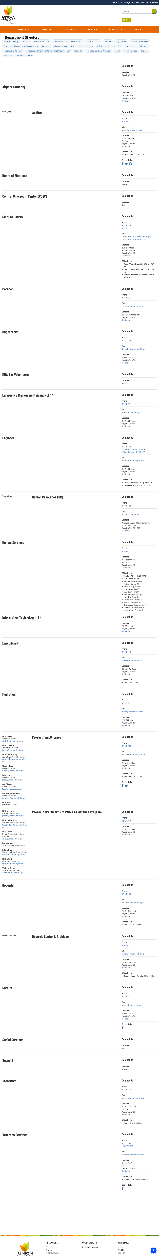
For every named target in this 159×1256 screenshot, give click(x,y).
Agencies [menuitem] (47, 29)
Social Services (130, 51)
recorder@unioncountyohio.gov (133, 902)
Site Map (121, 1250)
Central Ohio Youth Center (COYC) (68, 41)
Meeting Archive (52, 1253)
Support (144, 51)
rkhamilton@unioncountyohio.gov (13, 798)
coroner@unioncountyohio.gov (132, 306)
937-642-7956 (126, 1143)
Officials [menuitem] (23, 29)
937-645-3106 (126, 506)
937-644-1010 (126, 551)
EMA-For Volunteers (139, 41)
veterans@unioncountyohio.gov (133, 1154)
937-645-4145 (126, 298)
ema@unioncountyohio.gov (131, 412)
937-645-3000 (126, 652)
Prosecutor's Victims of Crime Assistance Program (48, 51)
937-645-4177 (126, 945)
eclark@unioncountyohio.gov (12, 839)
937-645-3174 (126, 404)
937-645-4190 (126, 746)
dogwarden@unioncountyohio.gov (133, 349)
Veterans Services (25, 55)
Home (120, 1247)
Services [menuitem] (91, 29)
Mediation (144, 46)
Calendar (49, 1250)
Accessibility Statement (91, 1247)
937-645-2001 (126, 228)
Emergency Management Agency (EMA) (21, 46)
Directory (121, 1253)
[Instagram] (130, 163)
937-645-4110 (126, 996)
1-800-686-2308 (127, 1146)
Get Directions (126, 101)
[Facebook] (123, 163)
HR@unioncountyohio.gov (130, 514)
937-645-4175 (126, 703)
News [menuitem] (138, 29)
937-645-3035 (126, 1089)
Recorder (78, 51)
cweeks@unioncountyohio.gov (12, 873)
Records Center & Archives (98, 51)
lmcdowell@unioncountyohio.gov (13, 854)
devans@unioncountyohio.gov (132, 712)
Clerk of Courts (93, 41)
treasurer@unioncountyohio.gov (133, 1098)
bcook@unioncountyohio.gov (12, 780)
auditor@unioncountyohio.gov (132, 130)
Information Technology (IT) (109, 46)
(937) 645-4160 (126, 821)
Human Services (86, 46)
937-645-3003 (126, 121)
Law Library (131, 46)
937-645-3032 (126, 894)
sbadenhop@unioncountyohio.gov (133, 954)
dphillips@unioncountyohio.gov (13, 863)
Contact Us (50, 1247)
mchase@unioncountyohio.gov (12, 771)
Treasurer (8, 55)
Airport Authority (11, 41)
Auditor (26, 41)
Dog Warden (121, 41)
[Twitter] (126, 163)
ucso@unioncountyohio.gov (131, 1005)
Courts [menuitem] (69, 29)
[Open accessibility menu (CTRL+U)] (153, 1250)
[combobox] (137, 11)
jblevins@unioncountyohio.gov (12, 750)
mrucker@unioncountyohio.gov (132, 660)
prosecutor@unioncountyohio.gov (133, 754)
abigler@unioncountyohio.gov (12, 741)
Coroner (107, 41)
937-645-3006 (126, 225)
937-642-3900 (126, 340)
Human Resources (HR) (64, 46)
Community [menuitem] (115, 29)
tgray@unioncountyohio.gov (12, 789)
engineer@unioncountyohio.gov (133, 460)
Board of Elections (41, 41)
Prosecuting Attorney (13, 51)
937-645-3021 (126, 447)
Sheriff (117, 51)
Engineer (46, 46)
